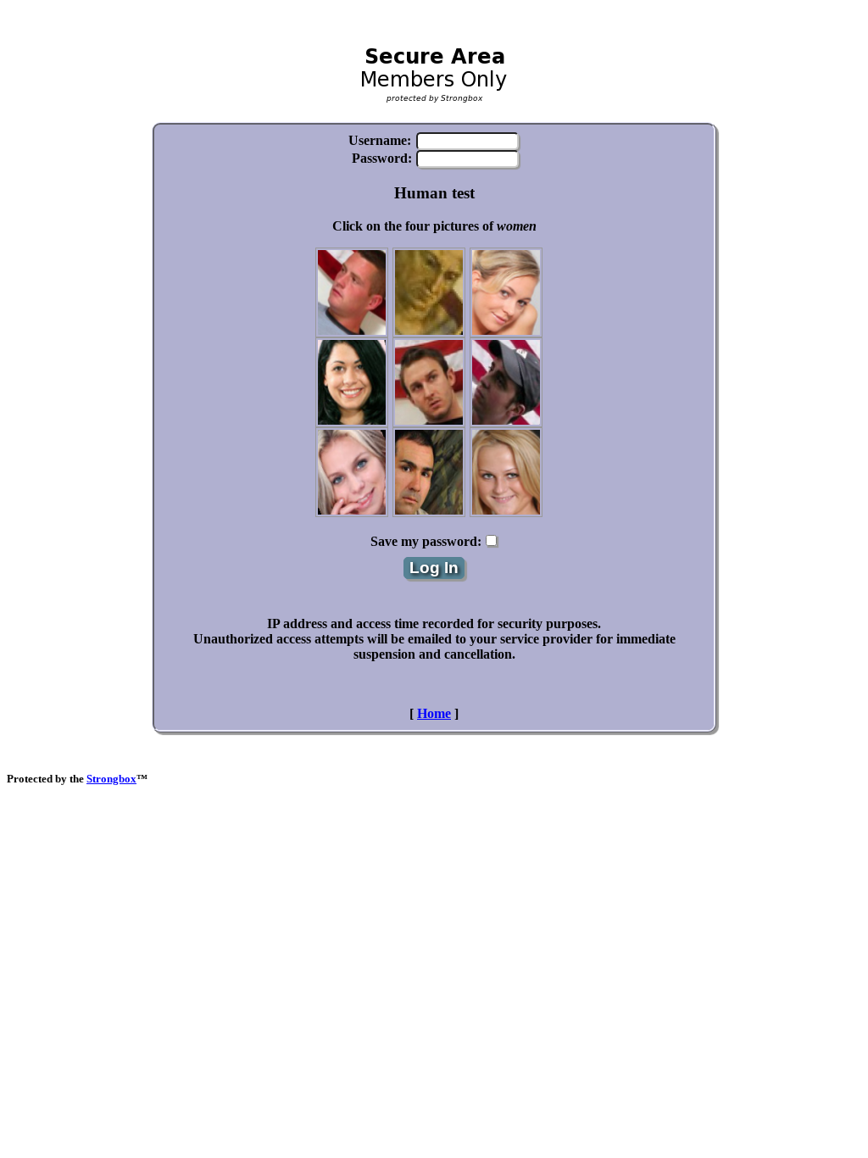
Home (434, 713)
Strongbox (111, 778)
